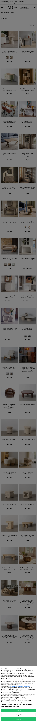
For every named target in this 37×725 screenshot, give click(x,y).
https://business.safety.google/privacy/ (20, 686)
